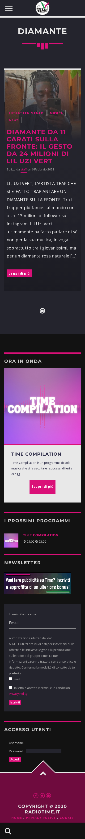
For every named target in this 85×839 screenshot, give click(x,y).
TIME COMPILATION (41, 535)
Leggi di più (19, 273)
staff (24, 169)
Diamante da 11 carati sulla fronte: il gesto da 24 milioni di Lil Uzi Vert (40, 146)
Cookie (66, 818)
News (14, 120)
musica (56, 113)
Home (16, 818)
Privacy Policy (18, 694)
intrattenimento (26, 113)
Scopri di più (42, 486)
